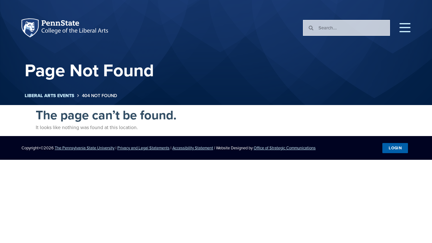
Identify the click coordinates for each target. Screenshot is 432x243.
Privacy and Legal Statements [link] (143, 148)
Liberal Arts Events (49, 95)
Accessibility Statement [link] (192, 148)
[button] (404, 28)
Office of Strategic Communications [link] (285, 148)
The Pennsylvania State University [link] (84, 148)
